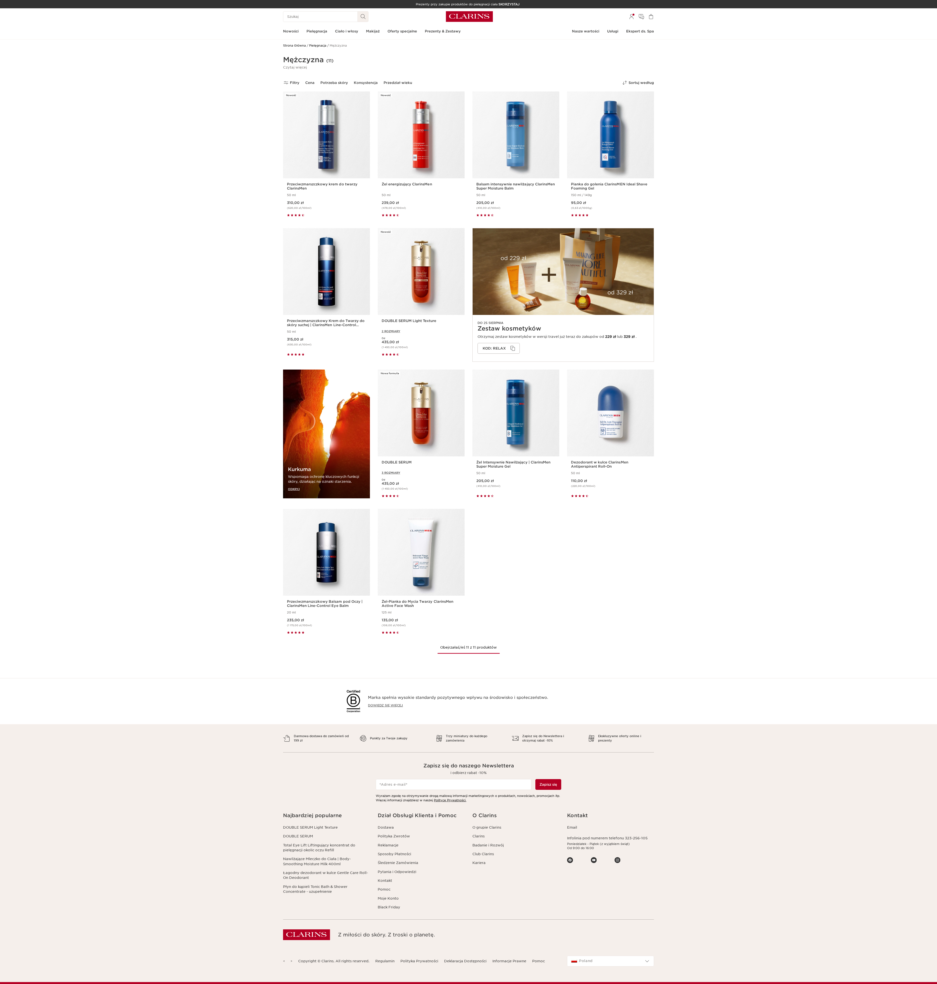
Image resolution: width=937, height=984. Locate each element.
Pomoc (384, 889)
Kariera (479, 863)
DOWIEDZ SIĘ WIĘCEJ (385, 705)
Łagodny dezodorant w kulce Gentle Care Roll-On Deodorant (325, 875)
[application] (499, 348)
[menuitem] (631, 17)
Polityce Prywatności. (450, 800)
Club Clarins (483, 854)
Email (572, 827)
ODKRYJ (294, 489)
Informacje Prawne (509, 961)
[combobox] (610, 961)
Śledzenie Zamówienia (398, 863)
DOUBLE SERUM (298, 836)
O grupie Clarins (486, 827)
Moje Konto (388, 898)
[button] (295, 67)
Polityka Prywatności (419, 961)
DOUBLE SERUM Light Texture (310, 827)
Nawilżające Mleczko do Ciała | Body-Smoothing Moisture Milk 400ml (317, 861)
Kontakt (385, 881)
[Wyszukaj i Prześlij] (363, 16)
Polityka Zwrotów (394, 836)
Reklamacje (388, 845)
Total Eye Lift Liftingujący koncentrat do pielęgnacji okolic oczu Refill (319, 847)
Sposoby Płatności (394, 854)
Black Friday (389, 907)
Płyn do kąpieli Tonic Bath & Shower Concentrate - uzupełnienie (315, 889)
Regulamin (385, 961)
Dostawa (386, 827)
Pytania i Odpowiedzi (397, 872)
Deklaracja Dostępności (465, 961)
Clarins (478, 836)
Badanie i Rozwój (488, 845)
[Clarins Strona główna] (469, 16)
